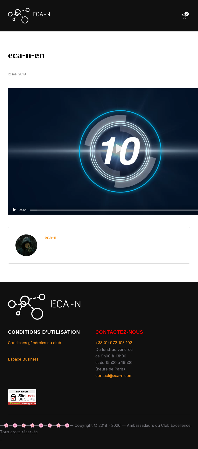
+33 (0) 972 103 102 (113, 342)
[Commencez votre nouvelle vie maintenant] (44, 296)
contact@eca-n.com (113, 375)
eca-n (50, 237)
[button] (120, 151)
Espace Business (23, 359)
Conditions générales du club (34, 342)
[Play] (14, 210)
